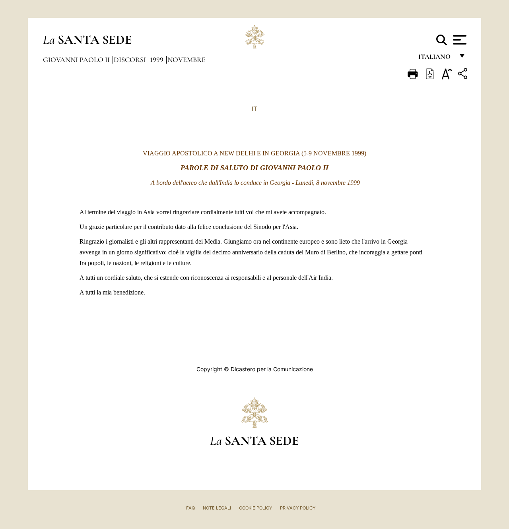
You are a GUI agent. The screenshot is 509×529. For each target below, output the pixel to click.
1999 (157, 59)
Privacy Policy (297, 508)
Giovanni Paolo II (77, 59)
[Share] (463, 75)
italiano (436, 58)
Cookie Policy (255, 508)
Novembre (186, 59)
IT (254, 109)
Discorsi (131, 59)
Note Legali (217, 508)
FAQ (190, 508)
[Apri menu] (458, 40)
